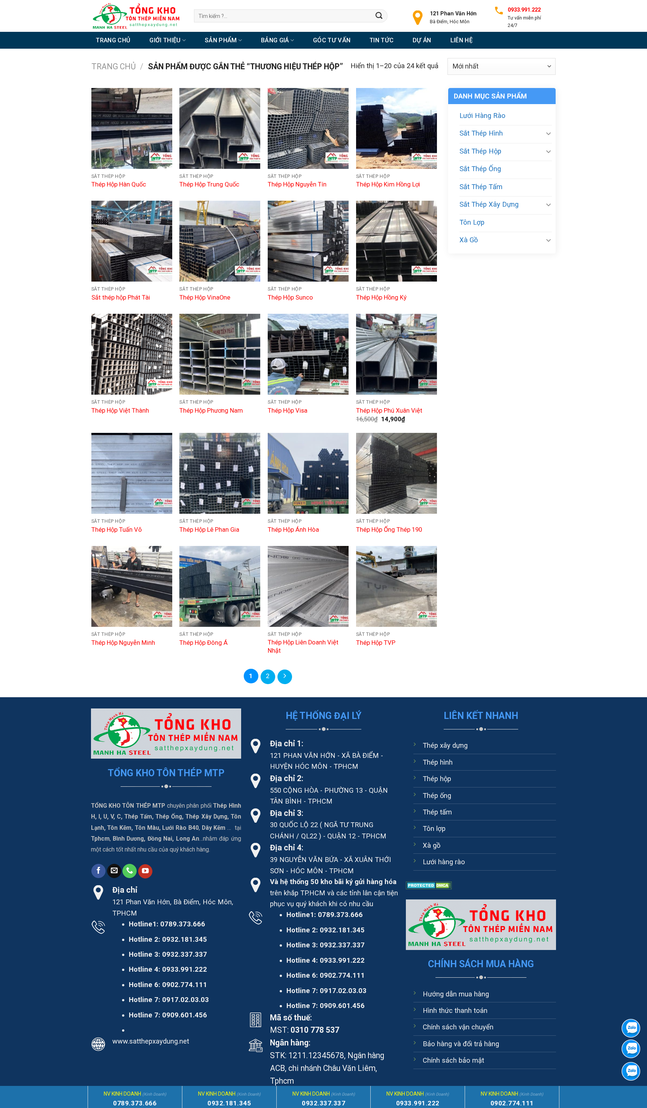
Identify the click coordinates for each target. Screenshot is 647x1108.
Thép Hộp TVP (375, 642)
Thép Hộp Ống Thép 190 (389, 529)
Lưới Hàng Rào (482, 115)
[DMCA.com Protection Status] (429, 885)
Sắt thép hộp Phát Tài (120, 297)
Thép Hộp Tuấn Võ (116, 529)
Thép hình (438, 762)
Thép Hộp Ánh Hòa (293, 529)
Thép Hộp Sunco (290, 297)
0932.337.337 (184, 954)
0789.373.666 (182, 924)
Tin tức (382, 40)
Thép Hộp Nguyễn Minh (123, 642)
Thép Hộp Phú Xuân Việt (389, 410)
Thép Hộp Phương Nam (211, 410)
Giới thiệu (164, 40)
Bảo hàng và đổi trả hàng (461, 1044)
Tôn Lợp (472, 222)
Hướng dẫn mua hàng (456, 994)
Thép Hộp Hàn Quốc (118, 184)
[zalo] (631, 1048)
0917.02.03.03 (185, 1000)
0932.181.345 (184, 939)
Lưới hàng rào (444, 862)
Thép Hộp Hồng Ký (381, 297)
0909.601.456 (184, 1015)
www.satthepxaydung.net (150, 1041)
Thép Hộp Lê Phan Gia (209, 529)
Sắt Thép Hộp (480, 151)
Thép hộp (437, 779)
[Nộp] (379, 16)
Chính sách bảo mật (453, 1060)
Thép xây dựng (445, 745)
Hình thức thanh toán (455, 1010)
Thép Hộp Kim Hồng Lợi (388, 184)
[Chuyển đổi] (548, 133)
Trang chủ (113, 40)
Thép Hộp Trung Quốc (209, 184)
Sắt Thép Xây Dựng (489, 204)
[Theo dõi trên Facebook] (98, 871)
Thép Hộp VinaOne (204, 297)
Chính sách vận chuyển (458, 1027)
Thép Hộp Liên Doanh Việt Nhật (303, 646)
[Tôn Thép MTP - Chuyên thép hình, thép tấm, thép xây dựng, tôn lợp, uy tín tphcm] (137, 16)
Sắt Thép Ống (480, 169)
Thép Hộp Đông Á (203, 642)
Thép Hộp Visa (287, 410)
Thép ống (437, 795)
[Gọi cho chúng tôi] (129, 871)
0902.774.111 (184, 985)
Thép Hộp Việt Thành (120, 410)
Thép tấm (437, 812)
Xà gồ (431, 845)
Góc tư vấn (331, 40)
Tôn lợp (434, 828)
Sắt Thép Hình (481, 133)
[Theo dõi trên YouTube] (145, 871)
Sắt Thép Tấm (480, 187)
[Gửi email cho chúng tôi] (114, 871)
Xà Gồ (468, 240)
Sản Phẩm (221, 40)
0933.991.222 (184, 969)
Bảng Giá (275, 40)
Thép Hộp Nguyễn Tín (297, 184)
